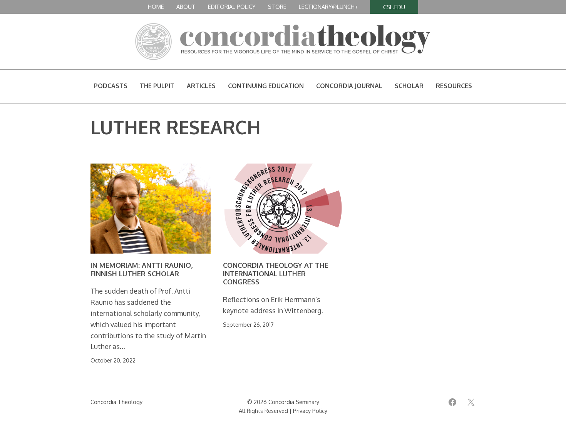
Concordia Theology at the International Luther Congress (275, 273)
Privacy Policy (310, 410)
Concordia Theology (116, 401)
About (186, 6)
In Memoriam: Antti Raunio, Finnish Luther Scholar (141, 269)
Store (277, 6)
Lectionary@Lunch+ (328, 6)
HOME (156, 6)
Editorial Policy (232, 6)
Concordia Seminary (293, 401)
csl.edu (394, 6)
